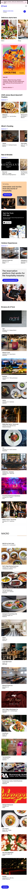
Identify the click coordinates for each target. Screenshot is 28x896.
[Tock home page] (4, 6)
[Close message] (26, 2)
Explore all (3, 99)
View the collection (7, 87)
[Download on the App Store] (14, 222)
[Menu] (26, 6)
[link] (10, 111)
